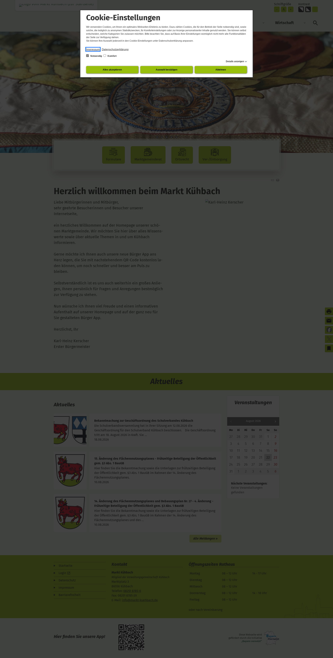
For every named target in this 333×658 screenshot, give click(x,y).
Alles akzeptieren (112, 69)
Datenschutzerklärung (115, 49)
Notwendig (96, 56)
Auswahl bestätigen (166, 69)
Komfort (112, 56)
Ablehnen (220, 69)
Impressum (93, 49)
